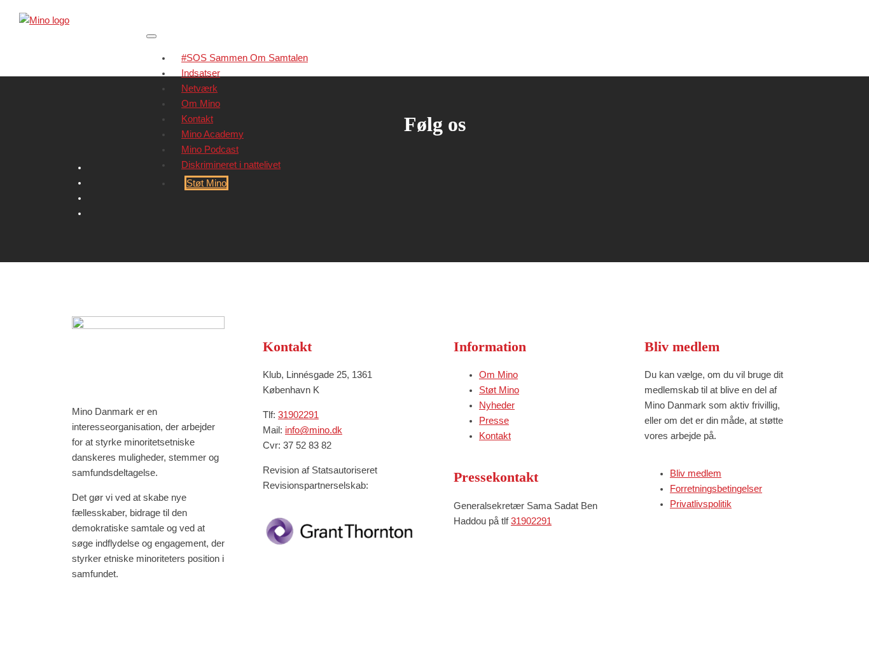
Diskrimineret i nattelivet (231, 164)
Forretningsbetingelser (716, 488)
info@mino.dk (313, 429)
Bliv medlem (695, 473)
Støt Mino (206, 183)
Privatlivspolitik (701, 503)
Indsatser (200, 72)
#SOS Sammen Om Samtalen (244, 57)
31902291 (298, 414)
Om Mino (200, 103)
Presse (494, 420)
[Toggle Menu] (151, 36)
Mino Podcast (210, 149)
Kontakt (197, 118)
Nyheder (497, 405)
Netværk (199, 88)
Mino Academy (212, 134)
